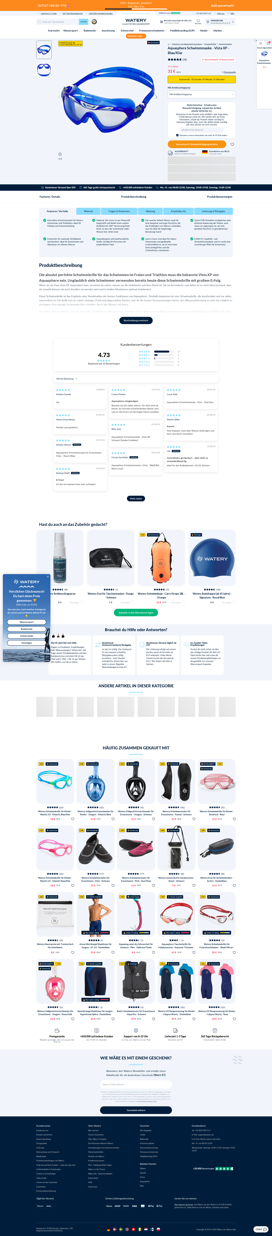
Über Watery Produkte (97, 1139)
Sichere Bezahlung (43, 1139)
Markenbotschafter (96, 1152)
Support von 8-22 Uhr (136, 1036)
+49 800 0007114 (203, 13)
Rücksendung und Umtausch (47, 1152)
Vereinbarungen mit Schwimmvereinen (103, 1147)
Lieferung (40, 1147)
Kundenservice (42, 1130)
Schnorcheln (26, 635)
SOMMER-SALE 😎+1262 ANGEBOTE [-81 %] (70, 43)
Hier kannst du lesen (184, 1204)
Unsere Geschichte (96, 1134)
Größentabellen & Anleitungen (48, 1169)
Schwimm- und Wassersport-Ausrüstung (187, 44)
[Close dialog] (48, 576)
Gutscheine (40, 1186)
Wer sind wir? (93, 1130)
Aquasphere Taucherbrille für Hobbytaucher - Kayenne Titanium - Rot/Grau (176, 947)
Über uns (221, 13)
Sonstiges (27, 642)
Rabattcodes (41, 1156)
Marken (217, 30)
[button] (59, 97)
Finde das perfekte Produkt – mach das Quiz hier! (56, 1165)
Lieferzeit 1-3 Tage (175, 1036)
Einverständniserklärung (46, 1191)
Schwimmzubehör (147, 1143)
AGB (90, 1182)
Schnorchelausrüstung (149, 1147)
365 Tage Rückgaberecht (72, 13)
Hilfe (232, 13)
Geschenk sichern (136, 1110)
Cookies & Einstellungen (46, 1173)
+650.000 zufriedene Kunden (101, 13)
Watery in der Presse (96, 1169)
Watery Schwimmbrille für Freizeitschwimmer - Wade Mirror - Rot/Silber (216, 947)
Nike (142, 1185)
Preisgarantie (57, 1036)
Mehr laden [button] (136, 498)
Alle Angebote (145, 1130)
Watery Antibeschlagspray (60, 593)
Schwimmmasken (225, 44)
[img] (63, 390)
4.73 (104, 354)
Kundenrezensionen (96, 1160)
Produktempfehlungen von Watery (50, 1160)
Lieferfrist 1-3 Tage (49, 13)
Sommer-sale (135, 35)
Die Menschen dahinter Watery (100, 1143)
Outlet (142, 1134)
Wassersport (70, 30)
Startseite (54, 30)
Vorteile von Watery (96, 1156)
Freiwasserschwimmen (152, 30)
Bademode (90, 30)
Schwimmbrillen (210, 44)
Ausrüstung (108, 30)
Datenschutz (93, 1178)
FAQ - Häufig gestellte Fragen (100, 1165)
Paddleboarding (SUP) (182, 30)
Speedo (143, 1172)
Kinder (204, 30)
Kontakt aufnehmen (44, 1134)
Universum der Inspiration (46, 1182)
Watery (143, 1168)
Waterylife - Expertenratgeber (100, 1173)
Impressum (92, 1186)
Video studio (41, 1178)
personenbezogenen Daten (147, 1101)
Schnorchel (127, 30)
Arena (142, 1177)
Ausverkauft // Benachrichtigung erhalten (197, 144)
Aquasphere (145, 1181)
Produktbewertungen (219, 196)
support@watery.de (206, 1134)
